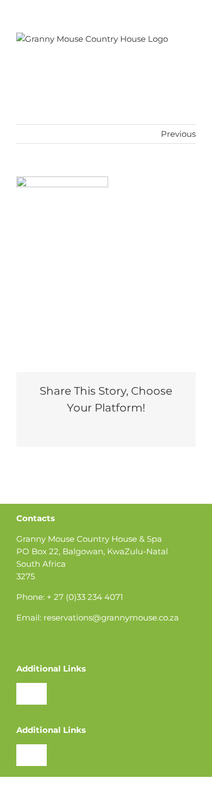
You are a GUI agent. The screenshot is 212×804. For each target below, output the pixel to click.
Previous (178, 134)
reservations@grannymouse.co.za (111, 617)
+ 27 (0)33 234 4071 (85, 597)
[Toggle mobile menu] (191, 38)
